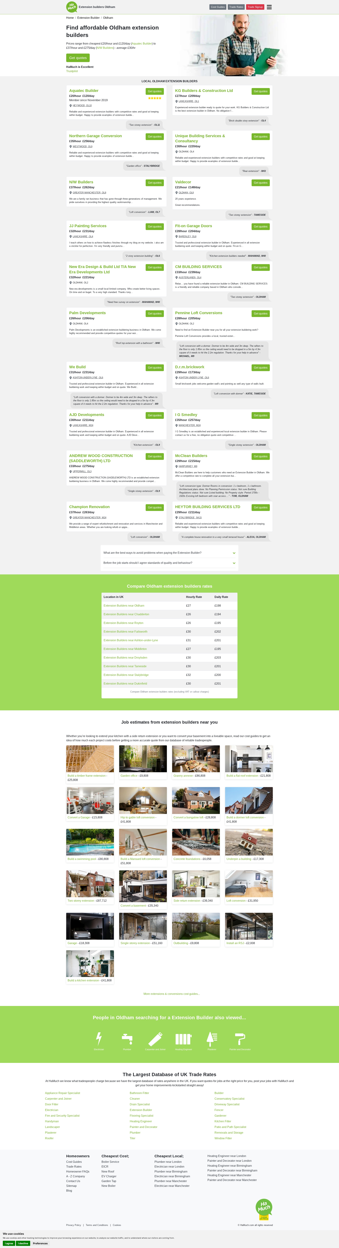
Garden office (129, 775)
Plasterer (212, 1049)
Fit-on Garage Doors (193, 226)
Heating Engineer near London (226, 1155)
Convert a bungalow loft (188, 817)
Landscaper (52, 1126)
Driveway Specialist (227, 1104)
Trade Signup (255, 6)
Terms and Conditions (97, 1225)
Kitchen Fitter (223, 1121)
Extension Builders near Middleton (125, 648)
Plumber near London (168, 1161)
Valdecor (183, 182)
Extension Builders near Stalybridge (126, 674)
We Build (77, 367)
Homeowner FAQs (77, 1171)
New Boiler (108, 1185)
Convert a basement (133, 905)
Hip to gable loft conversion (138, 817)
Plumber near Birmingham (170, 1171)
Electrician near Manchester (171, 1185)
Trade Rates (236, 6)
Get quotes (78, 58)
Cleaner (135, 1098)
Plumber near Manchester (170, 1181)
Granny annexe (183, 775)
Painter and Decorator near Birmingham (232, 1170)
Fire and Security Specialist (62, 1115)
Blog (69, 1190)
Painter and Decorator (240, 1049)
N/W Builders (105, 47)
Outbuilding (181, 943)
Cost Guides (218, 6)
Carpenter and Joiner (155, 1049)
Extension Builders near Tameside (125, 666)
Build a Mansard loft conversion (140, 858)
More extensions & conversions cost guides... (172, 993)
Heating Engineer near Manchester (229, 1175)
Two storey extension (81, 900)
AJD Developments (86, 414)
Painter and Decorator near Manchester (232, 1180)
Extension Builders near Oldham (124, 605)
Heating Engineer (183, 1049)
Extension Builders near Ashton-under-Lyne (131, 640)
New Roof (108, 1171)
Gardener (220, 1115)
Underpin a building (239, 858)
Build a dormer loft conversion (245, 817)
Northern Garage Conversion (95, 136)
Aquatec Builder (142, 43)
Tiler (132, 1138)
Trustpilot (72, 71)
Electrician (99, 1049)
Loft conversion (236, 900)
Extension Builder (141, 1110)
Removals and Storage (229, 1132)
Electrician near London (169, 1166)
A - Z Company (75, 1176)
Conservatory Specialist (229, 1098)
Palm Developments (87, 313)
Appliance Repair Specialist (62, 1093)
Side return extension (187, 900)
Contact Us (73, 1181)
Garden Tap (109, 1181)
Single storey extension (135, 943)
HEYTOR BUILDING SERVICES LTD (207, 507)
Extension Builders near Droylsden (125, 657)
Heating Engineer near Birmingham (229, 1165)
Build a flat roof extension (242, 775)
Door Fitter (51, 1104)
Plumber (127, 1049)
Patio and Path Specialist (230, 1126)
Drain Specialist (140, 1104)
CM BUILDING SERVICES (198, 266)
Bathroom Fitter (139, 1093)
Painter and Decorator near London (229, 1160)
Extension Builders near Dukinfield (125, 683)
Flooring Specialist (141, 1115)
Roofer (49, 1138)
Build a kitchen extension (83, 980)
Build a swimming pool (82, 858)
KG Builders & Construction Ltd (204, 90)
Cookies (117, 1225)
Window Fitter (223, 1138)
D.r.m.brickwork (189, 367)
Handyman (52, 1121)
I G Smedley (186, 414)
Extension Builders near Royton (123, 622)
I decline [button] (23, 1243)
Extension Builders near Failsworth (125, 631)
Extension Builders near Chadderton (126, 614)
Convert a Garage (79, 817)
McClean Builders (191, 455)
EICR (105, 1166)
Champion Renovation (89, 507)
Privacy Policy (73, 1225)
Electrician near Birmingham (172, 1176)
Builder (219, 1093)
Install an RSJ (235, 943)
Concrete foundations (187, 858)
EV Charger (109, 1176)
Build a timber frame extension (87, 775)
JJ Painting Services (87, 226)
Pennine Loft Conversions (198, 313)
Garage (72, 943)
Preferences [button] (40, 1243)
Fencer (219, 1110)
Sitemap (71, 1185)
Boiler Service (110, 1161)
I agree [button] (9, 1243)
